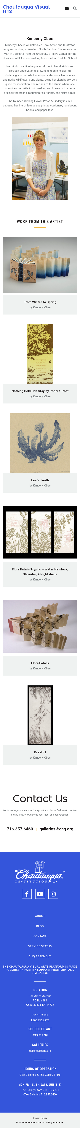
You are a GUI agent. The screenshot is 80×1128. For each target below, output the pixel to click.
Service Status (40, 946)
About (40, 916)
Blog (40, 926)
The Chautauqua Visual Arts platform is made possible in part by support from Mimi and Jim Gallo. (40, 970)
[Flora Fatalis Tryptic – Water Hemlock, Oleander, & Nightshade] (40, 531)
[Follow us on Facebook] (27, 894)
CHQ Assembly (40, 956)
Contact (40, 936)
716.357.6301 (40, 1015)
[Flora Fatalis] (40, 625)
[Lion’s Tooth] (40, 442)
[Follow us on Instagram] (53, 894)
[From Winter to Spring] (40, 264)
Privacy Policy (40, 1118)
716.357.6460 (20, 829)
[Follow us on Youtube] (40, 894)
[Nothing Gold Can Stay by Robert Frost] (40, 353)
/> (64, 871)
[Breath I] (40, 714)
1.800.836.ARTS (40, 1020)
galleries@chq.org (56, 829)
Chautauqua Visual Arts (26, 9)
